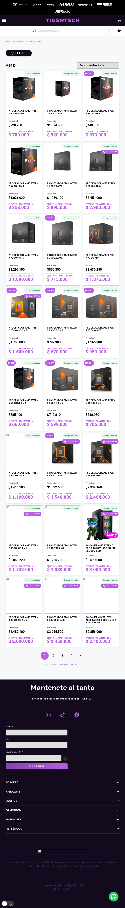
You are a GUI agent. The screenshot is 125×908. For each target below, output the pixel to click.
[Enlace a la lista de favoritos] (119, 31)
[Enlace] (24, 123)
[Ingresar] (109, 31)
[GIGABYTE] (85, 4)
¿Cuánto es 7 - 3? (14, 752)
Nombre (9, 727)
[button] (4, 20)
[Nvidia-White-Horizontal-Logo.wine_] (36, 4)
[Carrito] (119, 20)
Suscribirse (36, 766)
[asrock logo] (62, 11)
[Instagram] (48, 715)
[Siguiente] (80, 656)
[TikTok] (62, 715)
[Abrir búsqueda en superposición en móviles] (57, 31)
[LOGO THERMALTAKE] (20, 4)
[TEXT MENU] (62, 20)
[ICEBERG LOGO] (104, 4)
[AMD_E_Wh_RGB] (51, 5)
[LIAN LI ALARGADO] (66, 4)
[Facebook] (76, 715)
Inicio (8, 41)
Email (9, 739)
